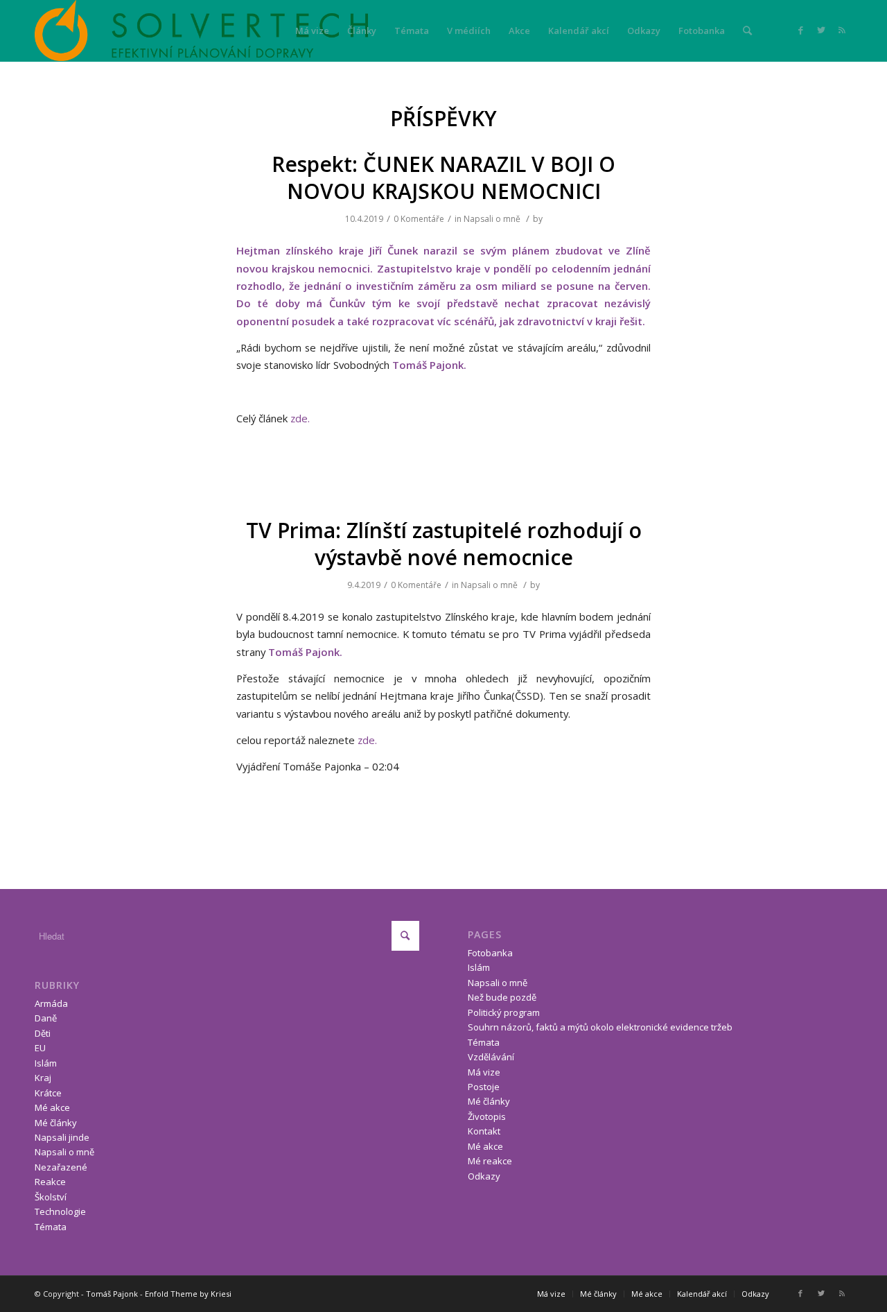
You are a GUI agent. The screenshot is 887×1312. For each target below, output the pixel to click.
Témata (51, 1226)
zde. (300, 418)
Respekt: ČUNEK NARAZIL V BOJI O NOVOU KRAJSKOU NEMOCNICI (443, 177)
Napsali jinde (62, 1137)
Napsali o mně (492, 219)
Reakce (50, 1181)
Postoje (484, 1086)
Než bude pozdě (502, 997)
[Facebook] (800, 29)
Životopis (487, 1116)
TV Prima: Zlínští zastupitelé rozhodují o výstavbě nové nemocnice (444, 543)
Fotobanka (490, 953)
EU (40, 1048)
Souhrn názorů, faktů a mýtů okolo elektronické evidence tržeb (600, 1027)
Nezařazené (61, 1167)
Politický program (504, 1012)
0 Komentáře (419, 219)
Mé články (56, 1122)
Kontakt (484, 1131)
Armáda (51, 1003)
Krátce (48, 1093)
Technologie (60, 1211)
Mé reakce (490, 1161)
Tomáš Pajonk (112, 1293)
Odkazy (484, 1176)
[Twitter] (821, 29)
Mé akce (52, 1107)
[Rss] (842, 29)
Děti (43, 1033)
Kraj (43, 1077)
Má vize (484, 1072)
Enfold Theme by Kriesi (188, 1293)
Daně (46, 1018)
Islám (46, 1063)
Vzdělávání (491, 1057)
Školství (51, 1197)
